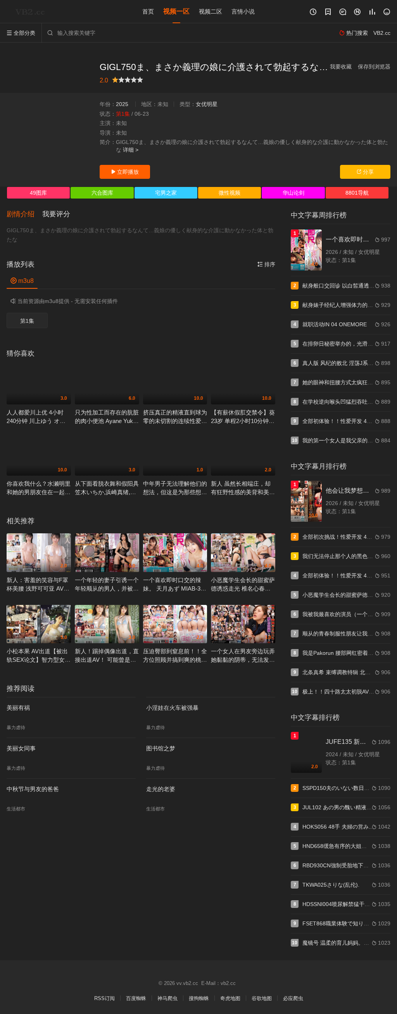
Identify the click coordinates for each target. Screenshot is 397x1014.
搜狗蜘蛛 (199, 998)
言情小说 (243, 11)
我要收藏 (341, 66)
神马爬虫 (167, 998)
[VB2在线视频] (32, 12)
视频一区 (176, 11)
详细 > (130, 150)
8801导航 (357, 193)
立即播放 (125, 172)
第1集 (27, 321)
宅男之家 (166, 193)
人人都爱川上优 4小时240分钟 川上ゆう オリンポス (36, 421)
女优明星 (206, 104)
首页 (148, 11)
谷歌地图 (262, 998)
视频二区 (210, 11)
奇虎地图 (230, 998)
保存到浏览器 (374, 66)
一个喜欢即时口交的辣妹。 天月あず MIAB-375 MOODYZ (175, 588)
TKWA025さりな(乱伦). (330, 885)
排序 (266, 264)
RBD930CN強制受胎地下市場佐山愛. (347, 865)
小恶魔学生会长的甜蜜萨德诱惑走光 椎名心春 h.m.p (243, 588)
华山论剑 (293, 193)
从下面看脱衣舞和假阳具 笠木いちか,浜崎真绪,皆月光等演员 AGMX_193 (107, 492)
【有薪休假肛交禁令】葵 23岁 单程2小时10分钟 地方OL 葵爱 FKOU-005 (243, 421)
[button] (24, 214)
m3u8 (22, 280)
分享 (365, 172)
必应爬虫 (293, 998)
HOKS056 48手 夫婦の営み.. (337, 827)
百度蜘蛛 (136, 998)
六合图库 (102, 193)
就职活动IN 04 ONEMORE (334, 324)
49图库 (38, 193)
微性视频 (229, 193)
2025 (122, 104)
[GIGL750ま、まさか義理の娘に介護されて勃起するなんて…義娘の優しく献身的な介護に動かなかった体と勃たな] (49, 116)
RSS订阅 (104, 998)
